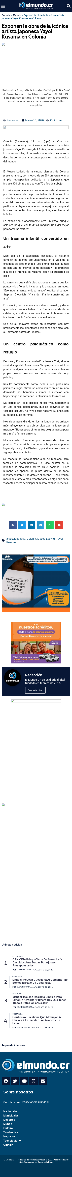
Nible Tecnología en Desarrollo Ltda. (36, 1162)
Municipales (11, 1115)
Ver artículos (35, 690)
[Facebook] (6, 1081)
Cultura (8, 1128)
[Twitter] (15, 1081)
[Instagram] (33, 1081)
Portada (6, 15)
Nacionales (10, 1111)
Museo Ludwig (46, 538)
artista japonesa (15, 538)
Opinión (8, 1144)
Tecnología (10, 1140)
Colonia (31, 538)
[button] (3, 6)
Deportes (9, 1119)
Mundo (17, 15)
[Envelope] (43, 1081)
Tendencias (10, 1132)
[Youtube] (24, 1081)
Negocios (9, 1136)
